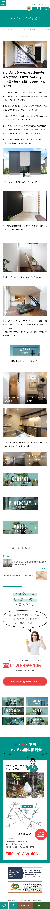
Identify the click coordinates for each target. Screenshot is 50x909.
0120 (25, 665)
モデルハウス (41, 905)
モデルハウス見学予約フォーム (25, 681)
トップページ (8, 29)
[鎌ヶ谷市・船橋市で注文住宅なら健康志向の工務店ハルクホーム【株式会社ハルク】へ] (37, 6)
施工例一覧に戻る (25, 548)
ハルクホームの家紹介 (26, 29)
